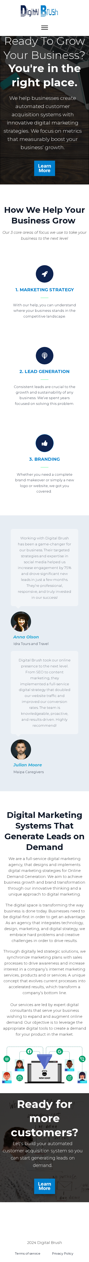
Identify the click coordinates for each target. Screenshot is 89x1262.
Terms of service (27, 1253)
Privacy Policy (62, 1253)
